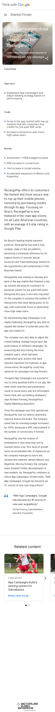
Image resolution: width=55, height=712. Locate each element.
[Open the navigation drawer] (5, 14)
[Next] (45, 578)
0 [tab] (26, 605)
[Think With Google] (16, 5)
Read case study (18, 595)
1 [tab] (29, 605)
